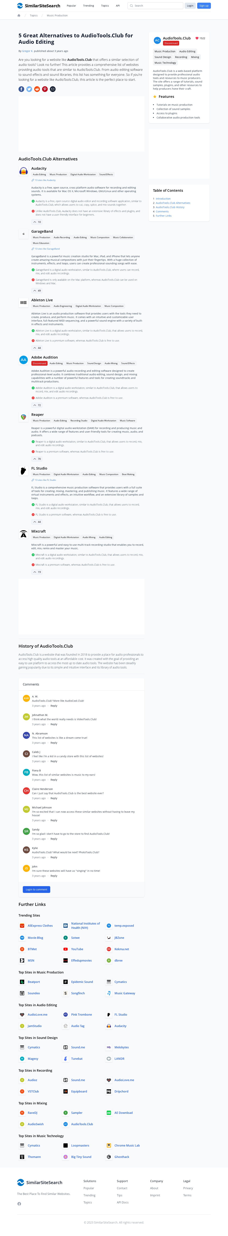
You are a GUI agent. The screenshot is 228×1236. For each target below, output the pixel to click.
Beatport (34, 982)
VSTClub (33, 1091)
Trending (88, 5)
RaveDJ (32, 1113)
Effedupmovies (81, 960)
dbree (119, 960)
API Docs (123, 1202)
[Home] (19, 15)
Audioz (32, 1080)
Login (190, 5)
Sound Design (94, 363)
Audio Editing (39, 174)
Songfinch (78, 993)
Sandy (35, 829)
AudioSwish (36, 1124)
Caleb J (36, 752)
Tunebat (76, 1059)
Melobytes (122, 1047)
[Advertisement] (81, 124)
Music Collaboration (123, 237)
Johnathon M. (40, 715)
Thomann (34, 1157)
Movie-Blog (35, 938)
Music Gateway (125, 993)
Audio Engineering (63, 306)
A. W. (35, 696)
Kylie (35, 848)
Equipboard (79, 1091)
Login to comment (36, 889)
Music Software (127, 420)
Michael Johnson (42, 807)
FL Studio (39, 468)
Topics (105, 5)
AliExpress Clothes (40, 926)
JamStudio (35, 1026)
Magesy (33, 1059)
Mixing (195, 57)
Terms (187, 1195)
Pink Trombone (81, 1015)
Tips (119, 1195)
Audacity (38, 168)
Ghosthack (122, 1157)
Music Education (41, 243)
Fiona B (36, 770)
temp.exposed (124, 926)
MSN (31, 960)
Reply (54, 705)
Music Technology (165, 62)
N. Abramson (40, 733)
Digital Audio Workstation (83, 174)
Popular (71, 5)
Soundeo (34, 993)
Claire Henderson (42, 789)
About (154, 1188)
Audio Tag (77, 1026)
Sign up (204, 5)
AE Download (124, 1113)
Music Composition (99, 237)
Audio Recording (62, 237)
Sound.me (78, 1047)
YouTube (77, 949)
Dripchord (121, 1091)
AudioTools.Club (82, 1124)
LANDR (119, 1059)
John (34, 866)
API (118, 5)
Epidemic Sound (82, 982)
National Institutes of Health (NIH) (85, 926)
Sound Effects (106, 174)
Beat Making (128, 474)
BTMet (32, 949)
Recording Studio (79, 420)
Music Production (57, 15)
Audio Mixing (111, 363)
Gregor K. (27, 51)
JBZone (119, 938)
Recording (181, 57)
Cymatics (121, 982)
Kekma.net (122, 949)
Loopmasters (80, 1145)
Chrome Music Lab (127, 1145)
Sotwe (75, 938)
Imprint (155, 1195)
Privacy (188, 1188)
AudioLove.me (37, 1015)
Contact (122, 1188)
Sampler (76, 1113)
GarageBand (42, 231)
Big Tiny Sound (81, 1157)
